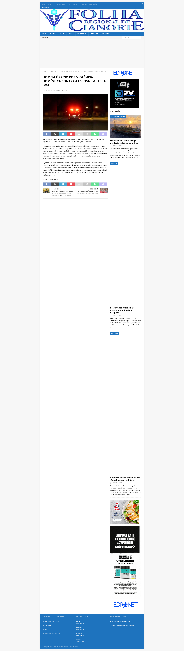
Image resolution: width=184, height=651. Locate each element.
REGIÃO (71, 33)
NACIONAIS (105, 33)
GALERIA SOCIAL (61, 4)
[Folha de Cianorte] (92, 30)
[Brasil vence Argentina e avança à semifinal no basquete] (125, 234)
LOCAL (62, 33)
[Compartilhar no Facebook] (47, 134)
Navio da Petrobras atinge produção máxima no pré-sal (124, 141)
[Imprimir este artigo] (87, 134)
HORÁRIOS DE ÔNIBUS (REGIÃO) (89, 4)
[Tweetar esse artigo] (55, 134)
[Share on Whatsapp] (95, 134)
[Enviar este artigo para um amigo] (79, 134)
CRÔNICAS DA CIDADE (47, 4)
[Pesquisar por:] (131, 37)
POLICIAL (53, 33)
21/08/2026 (115, 146)
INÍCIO (44, 33)
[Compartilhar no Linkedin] (63, 134)
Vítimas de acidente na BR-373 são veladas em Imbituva (125, 478)
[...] (139, 157)
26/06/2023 (48, 90)
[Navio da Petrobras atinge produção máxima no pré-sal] (125, 126)
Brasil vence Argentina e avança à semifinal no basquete (122, 310)
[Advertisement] (92, 53)
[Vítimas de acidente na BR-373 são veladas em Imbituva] (125, 403)
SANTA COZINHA (73, 4)
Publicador (57, 90)
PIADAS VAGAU (46, 7)
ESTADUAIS (94, 33)
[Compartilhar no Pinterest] (71, 134)
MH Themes (74, 647)
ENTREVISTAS (82, 33)
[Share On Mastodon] (103, 134)
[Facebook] (142, 4)
